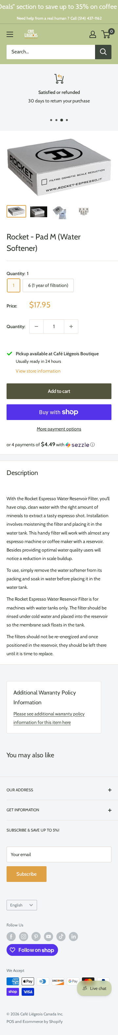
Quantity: (16, 326)
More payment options (59, 429)
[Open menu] (10, 34)
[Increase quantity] (71, 326)
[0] (106, 34)
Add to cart (59, 391)
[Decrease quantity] (36, 326)
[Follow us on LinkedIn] (73, 936)
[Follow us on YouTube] (48, 936)
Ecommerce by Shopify (43, 1021)
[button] (59, 444)
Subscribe (26, 874)
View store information (38, 371)
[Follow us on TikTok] (61, 936)
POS (10, 1021)
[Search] (103, 52)
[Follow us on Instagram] (23, 936)
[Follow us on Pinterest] (36, 936)
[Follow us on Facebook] (11, 936)
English (16, 905)
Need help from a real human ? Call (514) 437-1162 (59, 18)
